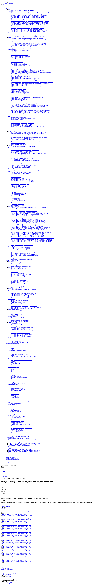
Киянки (12, 387)
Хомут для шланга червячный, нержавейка (20, 247)
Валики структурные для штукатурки (19, 354)
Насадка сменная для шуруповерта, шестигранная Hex (23, 258)
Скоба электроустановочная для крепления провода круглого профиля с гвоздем (29, 111)
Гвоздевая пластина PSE (16, 310)
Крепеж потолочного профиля (15, 285)
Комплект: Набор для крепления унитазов (20, 243)
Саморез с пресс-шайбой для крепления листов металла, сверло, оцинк (24, 443)
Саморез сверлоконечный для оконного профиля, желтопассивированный (27, 28)
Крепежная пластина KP (16, 311)
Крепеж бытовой (12, 261)
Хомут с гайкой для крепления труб (19, 249)
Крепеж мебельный (12, 279)
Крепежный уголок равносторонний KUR (20, 333)
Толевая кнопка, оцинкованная (18, 130)
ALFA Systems (9, 576)
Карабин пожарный (15, 185)
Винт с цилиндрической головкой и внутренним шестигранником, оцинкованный (29, 153)
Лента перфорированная (13, 290)
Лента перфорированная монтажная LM (20, 296)
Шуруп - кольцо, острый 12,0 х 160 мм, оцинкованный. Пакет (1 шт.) (16, 539)
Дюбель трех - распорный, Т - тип (18, 89)
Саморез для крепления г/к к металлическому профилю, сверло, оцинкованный (28, 17)
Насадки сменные (12, 250)
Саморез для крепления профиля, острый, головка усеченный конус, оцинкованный (29, 22)
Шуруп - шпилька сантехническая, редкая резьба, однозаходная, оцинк (24, 450)
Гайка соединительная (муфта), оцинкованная (21, 161)
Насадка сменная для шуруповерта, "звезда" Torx (22, 253)
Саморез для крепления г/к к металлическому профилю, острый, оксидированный (29, 15)
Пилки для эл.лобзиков (16, 390)
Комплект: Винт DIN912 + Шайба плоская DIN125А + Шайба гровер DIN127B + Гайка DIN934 (32, 240)
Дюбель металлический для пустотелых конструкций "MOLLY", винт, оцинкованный (30, 83)
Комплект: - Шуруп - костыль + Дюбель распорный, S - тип (24, 211)
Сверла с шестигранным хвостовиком (19, 425)
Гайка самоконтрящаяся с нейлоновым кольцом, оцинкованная (25, 160)
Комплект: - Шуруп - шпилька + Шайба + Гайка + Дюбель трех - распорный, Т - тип (29, 213)
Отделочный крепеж (12, 168)
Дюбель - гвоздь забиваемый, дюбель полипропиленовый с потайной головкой (28, 70)
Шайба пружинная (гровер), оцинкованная (20, 166)
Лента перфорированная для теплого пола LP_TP (22, 295)
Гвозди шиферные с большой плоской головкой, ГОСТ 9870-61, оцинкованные (28, 126)
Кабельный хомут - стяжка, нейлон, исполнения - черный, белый (25, 103)
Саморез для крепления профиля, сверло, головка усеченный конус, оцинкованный (29, 23)
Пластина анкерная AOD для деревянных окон (21, 308)
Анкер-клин (13, 58)
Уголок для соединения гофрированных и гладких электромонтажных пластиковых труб (30, 114)
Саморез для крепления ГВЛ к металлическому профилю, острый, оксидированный (29, 18)
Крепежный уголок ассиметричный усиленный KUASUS (24, 330)
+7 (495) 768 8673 (107, 5)
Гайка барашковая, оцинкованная (18, 155)
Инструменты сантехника (16, 371)
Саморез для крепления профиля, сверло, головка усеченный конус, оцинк (24, 441)
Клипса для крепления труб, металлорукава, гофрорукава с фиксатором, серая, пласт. (30, 105)
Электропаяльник (15, 410)
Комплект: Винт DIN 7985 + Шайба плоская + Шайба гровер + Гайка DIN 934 (28, 233)
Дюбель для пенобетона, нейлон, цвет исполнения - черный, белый (26, 78)
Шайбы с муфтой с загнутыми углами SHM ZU (21, 342)
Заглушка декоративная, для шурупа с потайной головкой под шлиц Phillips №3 (28, 133)
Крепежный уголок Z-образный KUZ (19, 326)
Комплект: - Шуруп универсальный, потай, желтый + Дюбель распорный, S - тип (29, 222)
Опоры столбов (11, 299)
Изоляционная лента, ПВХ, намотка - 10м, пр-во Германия (24, 102)
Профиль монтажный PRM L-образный (19, 319)
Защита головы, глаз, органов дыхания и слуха (21, 428)
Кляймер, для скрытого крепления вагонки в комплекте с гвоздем (25, 170)
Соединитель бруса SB (16, 277)
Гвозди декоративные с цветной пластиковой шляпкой (23, 118)
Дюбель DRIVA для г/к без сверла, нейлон (20, 73)
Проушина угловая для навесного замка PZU (21, 266)
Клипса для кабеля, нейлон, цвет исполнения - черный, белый (24, 104)
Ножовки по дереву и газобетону (18, 389)
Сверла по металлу (15, 423)
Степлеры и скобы (15, 394)
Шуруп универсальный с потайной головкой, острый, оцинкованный (26, 42)
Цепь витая (13, 202)
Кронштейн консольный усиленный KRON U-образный (23, 289)
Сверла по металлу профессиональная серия (20, 424)
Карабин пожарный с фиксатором (18, 186)
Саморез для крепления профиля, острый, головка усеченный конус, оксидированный (30, 19)
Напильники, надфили (16, 376)
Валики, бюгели (14, 355)
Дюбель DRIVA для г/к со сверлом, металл (20, 75)
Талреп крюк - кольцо (16, 198)
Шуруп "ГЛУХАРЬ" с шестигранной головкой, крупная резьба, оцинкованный (28, 44)
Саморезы (10, 11)
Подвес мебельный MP (16, 282)
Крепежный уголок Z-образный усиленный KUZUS (22, 327)
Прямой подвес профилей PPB (17, 287)
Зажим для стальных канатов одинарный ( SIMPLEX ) (23, 181)
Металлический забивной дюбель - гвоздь (20, 92)
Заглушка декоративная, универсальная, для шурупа (22, 138)
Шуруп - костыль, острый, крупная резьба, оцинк (19, 448)
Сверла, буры (11, 415)
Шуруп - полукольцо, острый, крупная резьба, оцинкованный (24, 46)
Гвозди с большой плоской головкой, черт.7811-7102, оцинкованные (26, 121)
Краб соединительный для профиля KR (19, 286)
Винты (9, 9)
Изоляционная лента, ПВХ (17, 100)
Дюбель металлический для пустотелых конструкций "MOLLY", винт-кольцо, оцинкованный (32, 80)
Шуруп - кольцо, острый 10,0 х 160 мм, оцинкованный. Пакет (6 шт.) (16, 521)
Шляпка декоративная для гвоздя (18, 144)
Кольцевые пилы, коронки (17, 388)
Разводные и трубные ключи (17, 381)
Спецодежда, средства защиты (15, 426)
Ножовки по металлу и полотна (18, 378)
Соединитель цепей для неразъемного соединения (22, 195)
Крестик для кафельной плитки (18, 140)
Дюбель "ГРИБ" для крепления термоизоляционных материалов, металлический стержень (31, 72)
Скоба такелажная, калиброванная (18, 193)
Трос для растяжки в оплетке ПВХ (18, 200)
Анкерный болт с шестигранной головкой (20, 65)
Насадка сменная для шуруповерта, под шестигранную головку (25, 256)
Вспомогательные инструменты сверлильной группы (23, 418)
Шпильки (10, 32)
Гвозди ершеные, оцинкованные (18, 119)
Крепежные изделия (10, 8)
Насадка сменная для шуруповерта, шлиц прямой (22, 259)
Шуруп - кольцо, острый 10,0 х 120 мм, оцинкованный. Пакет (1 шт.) (16, 511)
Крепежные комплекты (13, 206)
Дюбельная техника (12, 67)
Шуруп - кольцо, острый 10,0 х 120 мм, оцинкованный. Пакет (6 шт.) (16, 514)
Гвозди (9, 116)
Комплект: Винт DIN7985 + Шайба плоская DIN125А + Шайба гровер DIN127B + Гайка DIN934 (32, 238)
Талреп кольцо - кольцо (16, 197)
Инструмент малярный (13, 353)
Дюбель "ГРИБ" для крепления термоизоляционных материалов (25, 71)
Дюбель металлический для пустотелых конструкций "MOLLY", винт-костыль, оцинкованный (32, 82)
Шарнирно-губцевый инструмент (18, 383)
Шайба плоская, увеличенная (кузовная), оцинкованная (23, 165)
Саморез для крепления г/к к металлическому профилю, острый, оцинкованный (28, 16)
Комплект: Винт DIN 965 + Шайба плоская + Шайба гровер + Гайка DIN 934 (28, 236)
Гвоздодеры (13, 385)
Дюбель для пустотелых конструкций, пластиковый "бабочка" (25, 79)
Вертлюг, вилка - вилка (16, 174)
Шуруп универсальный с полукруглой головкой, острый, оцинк (22, 452)
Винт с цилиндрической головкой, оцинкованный (22, 154)
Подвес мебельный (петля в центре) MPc (20, 281)
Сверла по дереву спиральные (17, 421)
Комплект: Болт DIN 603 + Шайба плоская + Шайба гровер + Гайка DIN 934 (28, 229)
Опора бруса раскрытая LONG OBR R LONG (21, 274)
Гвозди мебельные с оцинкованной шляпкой (21, 120)
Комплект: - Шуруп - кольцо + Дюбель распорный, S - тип (24, 208)
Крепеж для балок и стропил (14, 267)
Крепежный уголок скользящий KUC (19, 335)
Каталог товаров (6, 6)
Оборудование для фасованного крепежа (17, 350)
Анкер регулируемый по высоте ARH (19, 300)
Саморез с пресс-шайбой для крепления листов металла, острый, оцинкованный (28, 24)
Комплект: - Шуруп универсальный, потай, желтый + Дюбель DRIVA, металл (28, 220)
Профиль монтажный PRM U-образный (20, 320)
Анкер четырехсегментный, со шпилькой (20, 57)
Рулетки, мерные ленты (16, 363)
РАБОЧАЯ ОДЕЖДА (15, 431)
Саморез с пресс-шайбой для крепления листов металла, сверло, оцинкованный (28, 25)
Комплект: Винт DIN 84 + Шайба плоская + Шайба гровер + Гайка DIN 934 (27, 234)
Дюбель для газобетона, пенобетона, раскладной (21, 77)
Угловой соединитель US (16, 315)
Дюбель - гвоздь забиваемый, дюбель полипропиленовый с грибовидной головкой (29, 69)
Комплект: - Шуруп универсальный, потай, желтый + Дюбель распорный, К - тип (29, 224)
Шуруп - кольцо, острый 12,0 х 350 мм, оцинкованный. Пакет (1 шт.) (16, 560)
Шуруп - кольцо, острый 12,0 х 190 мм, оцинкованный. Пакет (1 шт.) (16, 546)
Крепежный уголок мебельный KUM (19, 280)
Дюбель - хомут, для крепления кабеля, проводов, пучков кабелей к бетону (27, 97)
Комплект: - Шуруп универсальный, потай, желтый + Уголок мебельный (27, 226)
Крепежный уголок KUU (16, 324)
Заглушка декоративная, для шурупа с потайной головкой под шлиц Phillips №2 (28, 132)
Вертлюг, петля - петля (16, 177)
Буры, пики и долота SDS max (17, 417)
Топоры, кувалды (15, 397)
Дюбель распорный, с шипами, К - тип (19, 85)
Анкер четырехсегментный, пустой (19, 53)
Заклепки (10, 145)
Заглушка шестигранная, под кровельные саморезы (22, 139)
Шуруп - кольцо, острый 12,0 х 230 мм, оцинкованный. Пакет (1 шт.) (16, 553)
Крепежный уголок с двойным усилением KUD (21, 334)
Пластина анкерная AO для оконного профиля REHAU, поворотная (26, 307)
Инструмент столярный (13, 384)
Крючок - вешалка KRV (16, 263)
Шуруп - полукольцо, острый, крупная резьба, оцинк (20, 449)
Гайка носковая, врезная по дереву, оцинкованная (22, 158)
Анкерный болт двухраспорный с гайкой (20, 59)
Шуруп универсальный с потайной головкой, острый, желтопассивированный (28, 39)
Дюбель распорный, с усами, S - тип (19, 84)
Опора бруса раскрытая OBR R (18, 275)
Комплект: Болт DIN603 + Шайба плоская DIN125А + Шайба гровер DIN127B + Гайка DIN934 (32, 232)
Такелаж (10, 171)
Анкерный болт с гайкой (16, 60)
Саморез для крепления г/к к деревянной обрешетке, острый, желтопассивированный (30, 12)
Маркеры (13, 361)
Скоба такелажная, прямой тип (18, 194)
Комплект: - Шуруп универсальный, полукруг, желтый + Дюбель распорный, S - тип (29, 216)
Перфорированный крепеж (12, 260)
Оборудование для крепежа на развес (16, 346)
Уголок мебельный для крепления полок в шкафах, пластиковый (25, 141)
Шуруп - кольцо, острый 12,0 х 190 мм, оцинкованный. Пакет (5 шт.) (16, 549)
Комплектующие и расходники (12, 343)
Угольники (13, 364)
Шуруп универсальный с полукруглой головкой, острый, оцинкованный (27, 38)
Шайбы (10, 337)
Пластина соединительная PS (17, 314)
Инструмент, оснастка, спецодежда (13, 351)
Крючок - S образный (15, 189)
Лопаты (10, 399)
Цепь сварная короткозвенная (17, 205)
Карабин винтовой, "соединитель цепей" (20, 184)
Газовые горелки (14, 405)
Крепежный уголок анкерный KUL (19, 328)
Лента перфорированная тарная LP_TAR (20, 297)
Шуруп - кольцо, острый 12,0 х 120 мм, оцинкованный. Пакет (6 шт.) (16, 535)
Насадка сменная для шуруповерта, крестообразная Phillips (24, 254)
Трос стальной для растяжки (17, 201)
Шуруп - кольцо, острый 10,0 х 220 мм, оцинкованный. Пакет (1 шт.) (16, 525)
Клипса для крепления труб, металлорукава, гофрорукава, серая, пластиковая (28, 107)
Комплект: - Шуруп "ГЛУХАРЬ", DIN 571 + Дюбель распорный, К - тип (27, 214)
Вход (2, 2)
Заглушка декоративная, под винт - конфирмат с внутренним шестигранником (28, 134)
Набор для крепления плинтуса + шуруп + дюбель (22, 245)
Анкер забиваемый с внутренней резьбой (20, 50)
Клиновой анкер (14, 66)
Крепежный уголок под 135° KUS (18, 331)
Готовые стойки (14, 347)
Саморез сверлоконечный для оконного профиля (19, 445)
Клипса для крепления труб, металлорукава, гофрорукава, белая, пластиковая (28, 106)
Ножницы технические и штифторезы (19, 377)
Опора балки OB (14, 272)
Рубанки (13, 391)
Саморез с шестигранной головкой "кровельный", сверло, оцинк (22, 444)
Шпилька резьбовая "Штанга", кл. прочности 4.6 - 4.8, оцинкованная (26, 33)
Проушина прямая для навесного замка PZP (20, 265)
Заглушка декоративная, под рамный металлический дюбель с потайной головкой (29, 137)
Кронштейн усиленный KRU (17, 270)
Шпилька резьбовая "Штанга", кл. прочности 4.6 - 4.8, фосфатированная (27, 35)
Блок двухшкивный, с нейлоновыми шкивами (21, 172)
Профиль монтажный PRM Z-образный (19, 321)
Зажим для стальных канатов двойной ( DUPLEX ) (22, 180)
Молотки (13, 375)
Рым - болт (13, 191)
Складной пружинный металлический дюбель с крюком (23, 94)
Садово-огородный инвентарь (15, 411)
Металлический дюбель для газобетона (19, 91)
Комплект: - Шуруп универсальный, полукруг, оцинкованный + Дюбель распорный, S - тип (31, 218)
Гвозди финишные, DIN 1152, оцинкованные (21, 125)
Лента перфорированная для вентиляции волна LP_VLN (23, 293)
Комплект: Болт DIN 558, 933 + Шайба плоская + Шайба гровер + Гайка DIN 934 (29, 228)
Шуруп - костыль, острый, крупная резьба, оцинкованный (24, 45)
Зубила (12, 370)
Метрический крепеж (13, 147)
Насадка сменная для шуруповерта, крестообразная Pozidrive (24, 255)
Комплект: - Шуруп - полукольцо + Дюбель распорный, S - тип (25, 212)
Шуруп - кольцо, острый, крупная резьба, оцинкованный (23, 48)
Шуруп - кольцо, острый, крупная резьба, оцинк (19, 446)
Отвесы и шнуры (14, 362)
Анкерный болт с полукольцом (18, 63)
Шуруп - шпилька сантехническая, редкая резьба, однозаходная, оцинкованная (28, 36)
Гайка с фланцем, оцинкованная (18, 159)
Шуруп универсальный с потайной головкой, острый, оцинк (21, 453)
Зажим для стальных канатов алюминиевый (20, 179)
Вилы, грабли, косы (15, 414)
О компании (3, 3)
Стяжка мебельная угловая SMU (18, 283)
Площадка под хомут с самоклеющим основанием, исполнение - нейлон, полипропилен (30, 110)
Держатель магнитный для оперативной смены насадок (23, 252)
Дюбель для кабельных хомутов (18, 98)
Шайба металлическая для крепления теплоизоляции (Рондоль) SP (25, 338)
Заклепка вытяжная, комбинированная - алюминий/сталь (23, 146)
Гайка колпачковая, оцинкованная (18, 157)
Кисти (12, 357)
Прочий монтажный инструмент (18, 408)
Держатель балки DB (15, 269)
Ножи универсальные (16, 403)
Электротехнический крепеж (14, 96)
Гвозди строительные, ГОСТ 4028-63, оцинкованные (22, 123)
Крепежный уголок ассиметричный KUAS (20, 329)
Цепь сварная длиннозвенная (17, 204)
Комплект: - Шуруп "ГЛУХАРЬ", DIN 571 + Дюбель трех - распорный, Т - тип (28, 215)
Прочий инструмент (12, 404)
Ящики (12, 349)
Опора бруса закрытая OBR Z (17, 273)
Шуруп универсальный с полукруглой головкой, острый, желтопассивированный (29, 43)
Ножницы (13, 407)
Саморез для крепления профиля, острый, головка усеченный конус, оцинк (25, 439)
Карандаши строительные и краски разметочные (21, 360)
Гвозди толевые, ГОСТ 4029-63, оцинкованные (21, 124)
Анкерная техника (12, 49)
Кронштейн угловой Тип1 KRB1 (18, 262)
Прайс (7, 3)
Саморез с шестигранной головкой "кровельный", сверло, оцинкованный (27, 29)
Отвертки (13, 380)
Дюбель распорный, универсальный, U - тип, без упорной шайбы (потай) (27, 86)
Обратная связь (4, 567)
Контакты (11, 3)
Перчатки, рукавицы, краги (17, 429)
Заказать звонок (4, 566)
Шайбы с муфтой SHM (16, 341)
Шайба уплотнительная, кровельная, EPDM (20, 167)
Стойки (12, 348)
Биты (12, 368)
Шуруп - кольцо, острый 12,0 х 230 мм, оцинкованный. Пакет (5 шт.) (16, 556)
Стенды (7, 344)
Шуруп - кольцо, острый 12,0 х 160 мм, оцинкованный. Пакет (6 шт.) (16, 542)
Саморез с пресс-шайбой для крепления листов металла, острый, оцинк (24, 442)
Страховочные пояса (15, 432)
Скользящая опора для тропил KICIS (19, 276)
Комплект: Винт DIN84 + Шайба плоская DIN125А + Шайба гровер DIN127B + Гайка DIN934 (32, 239)
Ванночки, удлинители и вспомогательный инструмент (23, 356)
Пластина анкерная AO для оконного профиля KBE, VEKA (24, 306)
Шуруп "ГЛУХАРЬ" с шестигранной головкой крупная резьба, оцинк (23, 451)
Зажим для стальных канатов (17, 178)
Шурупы (10, 37)
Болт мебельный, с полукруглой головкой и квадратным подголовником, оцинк (28, 148)
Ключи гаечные (14, 372)
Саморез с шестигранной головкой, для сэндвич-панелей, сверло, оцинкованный (29, 31)
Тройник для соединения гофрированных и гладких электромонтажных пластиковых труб (31, 113)
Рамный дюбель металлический (18, 93)
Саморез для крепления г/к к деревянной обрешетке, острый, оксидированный (28, 14)
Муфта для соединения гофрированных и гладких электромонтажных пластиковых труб (30, 109)
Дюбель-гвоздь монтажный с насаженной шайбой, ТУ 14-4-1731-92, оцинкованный (29, 128)
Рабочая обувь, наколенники (17, 430)
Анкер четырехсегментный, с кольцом (19, 55)
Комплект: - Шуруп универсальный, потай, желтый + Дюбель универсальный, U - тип (30, 225)
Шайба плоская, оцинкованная (17, 164)
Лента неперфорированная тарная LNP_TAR (21, 292)
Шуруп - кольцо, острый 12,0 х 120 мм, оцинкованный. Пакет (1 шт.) (16, 532)
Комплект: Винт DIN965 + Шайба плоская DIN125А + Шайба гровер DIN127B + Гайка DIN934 (32, 241)
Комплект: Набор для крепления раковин (20, 242)
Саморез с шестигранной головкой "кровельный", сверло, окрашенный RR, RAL (29, 30)
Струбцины (13, 395)
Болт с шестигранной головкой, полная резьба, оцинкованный (25, 150)
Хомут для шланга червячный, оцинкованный (21, 248)
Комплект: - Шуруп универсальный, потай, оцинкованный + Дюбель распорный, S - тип (30, 227)
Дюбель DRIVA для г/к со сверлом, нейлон (20, 76)
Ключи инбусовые (15, 374)
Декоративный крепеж (13, 131)
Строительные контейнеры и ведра (18, 435)
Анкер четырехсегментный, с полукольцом (20, 56)
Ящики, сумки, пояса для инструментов (20, 436)
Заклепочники (14, 369)
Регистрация (6, 2)
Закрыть (2, 577)
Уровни (12, 365)
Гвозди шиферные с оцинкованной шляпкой (21, 127)
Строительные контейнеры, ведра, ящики (17, 433)
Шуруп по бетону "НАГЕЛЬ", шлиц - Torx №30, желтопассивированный (27, 41)
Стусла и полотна (15, 396)
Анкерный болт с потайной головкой (19, 64)
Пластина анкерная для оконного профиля (17, 304)
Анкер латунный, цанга (16, 51)
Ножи (9, 402)
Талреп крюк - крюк (15, 199)
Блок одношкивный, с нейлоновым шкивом (20, 173)
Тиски (12, 382)
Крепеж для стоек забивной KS (18, 302)
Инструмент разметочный (14, 358)
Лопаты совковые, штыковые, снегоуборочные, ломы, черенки (25, 401)
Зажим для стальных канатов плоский (19, 182)
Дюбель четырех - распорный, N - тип (19, 90)
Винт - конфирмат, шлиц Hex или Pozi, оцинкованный (23, 10)
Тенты (12, 409)
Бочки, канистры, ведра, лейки (18, 412)
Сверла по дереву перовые (17, 419)
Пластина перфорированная (14, 309)
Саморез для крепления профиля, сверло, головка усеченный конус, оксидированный (30, 21)
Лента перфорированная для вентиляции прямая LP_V (23, 294)
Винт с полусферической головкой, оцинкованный (22, 151)
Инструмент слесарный (13, 367)
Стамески (13, 392)
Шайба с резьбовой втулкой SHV (18, 340)
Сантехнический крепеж (13, 246)
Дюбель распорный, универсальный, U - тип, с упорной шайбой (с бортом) (27, 87)
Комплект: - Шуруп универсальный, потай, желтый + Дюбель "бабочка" (27, 219)
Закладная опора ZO (15, 301)
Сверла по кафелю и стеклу (17, 422)
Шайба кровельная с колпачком (18, 143)
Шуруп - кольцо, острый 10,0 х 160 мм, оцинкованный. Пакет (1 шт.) (16, 518)
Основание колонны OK (16, 303)
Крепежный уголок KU (16, 323)
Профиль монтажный (13, 316)
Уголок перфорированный (14, 322)
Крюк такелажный (15, 188)
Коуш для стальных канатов (17, 187)
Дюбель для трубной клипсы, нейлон (19, 99)
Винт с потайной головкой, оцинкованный (20, 152)
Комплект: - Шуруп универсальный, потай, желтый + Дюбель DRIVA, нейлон (28, 221)
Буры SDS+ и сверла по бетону (18, 416)
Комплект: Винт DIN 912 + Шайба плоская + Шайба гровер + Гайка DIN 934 (28, 235)
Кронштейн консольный (13, 288)
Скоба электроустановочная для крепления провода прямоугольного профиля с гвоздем (30, 112)
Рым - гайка (13, 192)
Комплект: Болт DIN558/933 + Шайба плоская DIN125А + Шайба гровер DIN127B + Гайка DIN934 (33, 231)
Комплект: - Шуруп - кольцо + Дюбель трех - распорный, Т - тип (25, 209)
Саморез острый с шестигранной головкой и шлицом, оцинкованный (26, 26)
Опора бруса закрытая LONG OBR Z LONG (21, 268)
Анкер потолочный (15, 52)
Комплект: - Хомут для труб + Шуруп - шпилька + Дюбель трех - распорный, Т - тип (29, 207)
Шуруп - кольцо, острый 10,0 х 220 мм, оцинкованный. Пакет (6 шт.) (16, 528)
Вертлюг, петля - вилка (16, 175)
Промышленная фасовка (11, 437)
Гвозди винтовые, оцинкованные (18, 117)
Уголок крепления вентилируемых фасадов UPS (21, 336)
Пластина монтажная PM (16, 313)
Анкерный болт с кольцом (17, 62)
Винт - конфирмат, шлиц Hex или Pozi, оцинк (18, 438)
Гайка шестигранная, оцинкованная (19, 163)
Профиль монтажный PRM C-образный (19, 317)
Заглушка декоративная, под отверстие (19, 136)
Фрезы (12, 398)
